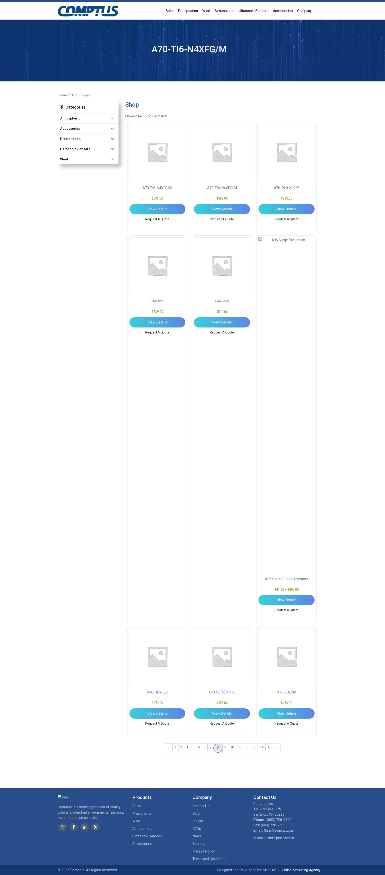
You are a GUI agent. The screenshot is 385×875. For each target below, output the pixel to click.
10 (232, 747)
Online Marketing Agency (301, 870)
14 (262, 747)
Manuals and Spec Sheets (273, 838)
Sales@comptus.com (279, 830)
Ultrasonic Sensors (253, 11)
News (197, 836)
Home (63, 95)
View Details (157, 209)
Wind (206, 11)
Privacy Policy (203, 851)
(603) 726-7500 (279, 820)
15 (269, 747)
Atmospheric (224, 11)
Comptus (77, 870)
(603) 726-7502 (273, 825)
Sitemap (198, 844)
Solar (170, 11)
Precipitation (188, 11)
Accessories (283, 11)
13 (254, 747)
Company (304, 11)
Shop (74, 95)
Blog (196, 813)
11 (240, 747)
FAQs (196, 829)
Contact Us (200, 806)
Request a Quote (157, 219)
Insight (197, 821)
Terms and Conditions (209, 859)
